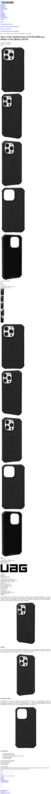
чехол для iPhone (38, 597)
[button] (7, 772)
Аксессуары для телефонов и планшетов (10, 26)
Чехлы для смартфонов (6, 28)
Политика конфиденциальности (5, 792)
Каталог (2, 4)
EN (1, 9)
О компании (3, 5)
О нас (2, 778)
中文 (4, 9)
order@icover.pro (4, 782)
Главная (2, 11)
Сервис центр (4, 8)
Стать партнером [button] (4, 764)
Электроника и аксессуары (7, 24)
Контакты (3, 6)
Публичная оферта (5, 790)
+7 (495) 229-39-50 (5, 780)
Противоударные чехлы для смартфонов (10, 31)
